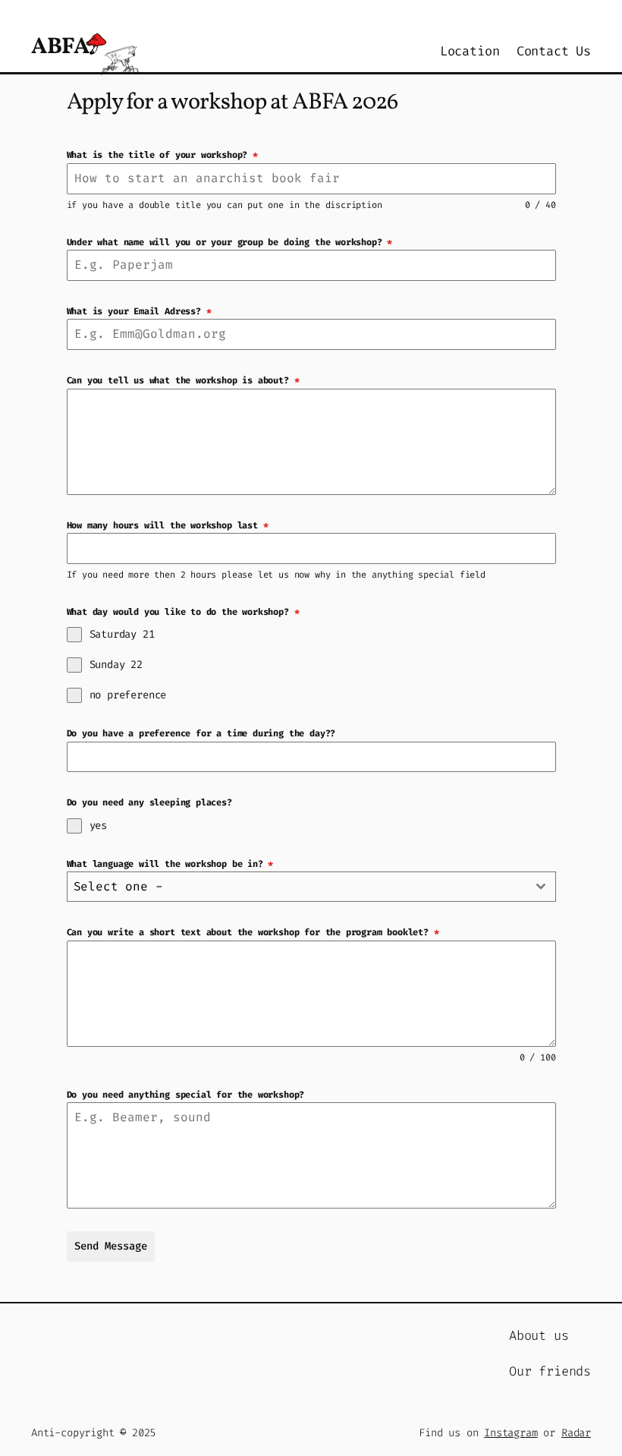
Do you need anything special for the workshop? (186, 1095)
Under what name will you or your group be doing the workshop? (230, 242)
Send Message (110, 1246)
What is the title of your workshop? (162, 155)
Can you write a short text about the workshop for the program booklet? (253, 932)
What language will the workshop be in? (170, 864)
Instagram (510, 1433)
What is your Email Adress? (139, 311)
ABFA (60, 47)
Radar (576, 1433)
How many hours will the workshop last (168, 525)
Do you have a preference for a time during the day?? (201, 733)
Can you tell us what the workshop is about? (183, 380)
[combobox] (311, 886)
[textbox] (297, 886)
